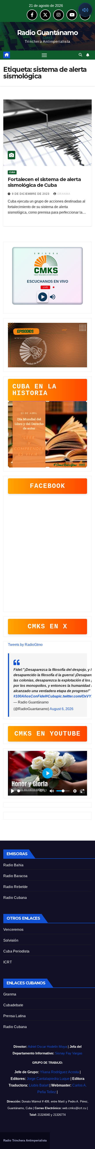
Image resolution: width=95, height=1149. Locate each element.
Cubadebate (13, 1005)
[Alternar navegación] (44, 55)
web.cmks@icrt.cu (74, 1108)
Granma (9, 994)
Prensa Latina (14, 1016)
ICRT (7, 962)
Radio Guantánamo (47, 33)
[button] (80, 55)
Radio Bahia (13, 865)
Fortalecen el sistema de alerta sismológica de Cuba (44, 182)
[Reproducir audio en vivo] (85, 10)
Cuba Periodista (16, 951)
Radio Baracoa (15, 876)
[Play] (42, 296)
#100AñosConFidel (29, 696)
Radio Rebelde (15, 887)
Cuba (12, 172)
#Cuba (51, 696)
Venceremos (13, 929)
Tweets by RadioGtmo (25, 645)
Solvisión (10, 940)
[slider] (27, 791)
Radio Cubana (15, 898)
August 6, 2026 (61, 709)
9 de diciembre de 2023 (31, 193)
